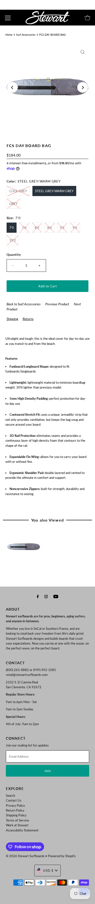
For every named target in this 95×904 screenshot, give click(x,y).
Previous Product (57, 304)
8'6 (49, 228)
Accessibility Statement (22, 830)
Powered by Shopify (62, 856)
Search (10, 795)
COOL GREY (18, 191)
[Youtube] (55, 596)
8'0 (37, 228)
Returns (28, 319)
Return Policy (15, 810)
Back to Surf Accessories (24, 304)
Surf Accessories (26, 34)
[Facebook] (38, 596)
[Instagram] (46, 596)
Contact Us (13, 800)
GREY (13, 204)
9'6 (75, 228)
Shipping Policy (16, 815)
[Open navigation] (7, 18)
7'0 (11, 228)
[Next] (82, 87)
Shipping (12, 319)
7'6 (24, 228)
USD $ (48, 870)
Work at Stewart (17, 825)
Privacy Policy (15, 805)
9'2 (62, 228)
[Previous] (12, 87)
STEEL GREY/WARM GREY (54, 191)
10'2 (12, 240)
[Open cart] (87, 18)
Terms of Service (17, 820)
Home (8, 34)
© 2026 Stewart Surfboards (25, 856)
